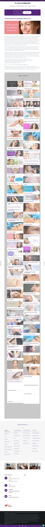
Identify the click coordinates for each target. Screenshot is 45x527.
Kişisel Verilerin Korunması (16, 522)
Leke (15, 438)
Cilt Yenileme (16, 440)
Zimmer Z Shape (26, 438)
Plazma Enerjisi (35, 435)
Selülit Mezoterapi (26, 435)
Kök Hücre (34, 448)
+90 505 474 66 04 (12, 486)
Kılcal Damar (16, 453)
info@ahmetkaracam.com (14, 497)
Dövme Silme (16, 448)
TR (2, 0)
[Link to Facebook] (43, 0)
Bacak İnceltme (26, 443)
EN (1, 0)
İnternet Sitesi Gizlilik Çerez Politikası (8, 522)
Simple (7, 523)
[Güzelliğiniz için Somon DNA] (44, 263)
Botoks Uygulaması (8, 446)
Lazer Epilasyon (17, 451)
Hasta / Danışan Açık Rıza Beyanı (24, 522)
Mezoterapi (6, 433)
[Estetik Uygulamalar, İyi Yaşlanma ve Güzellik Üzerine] (0, 263)
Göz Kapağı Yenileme (36, 438)
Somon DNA (6, 441)
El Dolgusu (34, 443)
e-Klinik (12, 523)
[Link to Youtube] (42, 0)
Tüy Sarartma (16, 443)
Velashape (25, 440)
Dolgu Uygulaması (8, 449)
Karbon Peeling (17, 445)
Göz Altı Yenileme (35, 440)
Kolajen (5, 444)
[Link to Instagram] (40, 0)
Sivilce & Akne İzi (17, 435)
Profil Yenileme (7, 454)
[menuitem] (12, 6)
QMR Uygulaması (35, 445)
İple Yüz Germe (35, 451)
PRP (5, 436)
